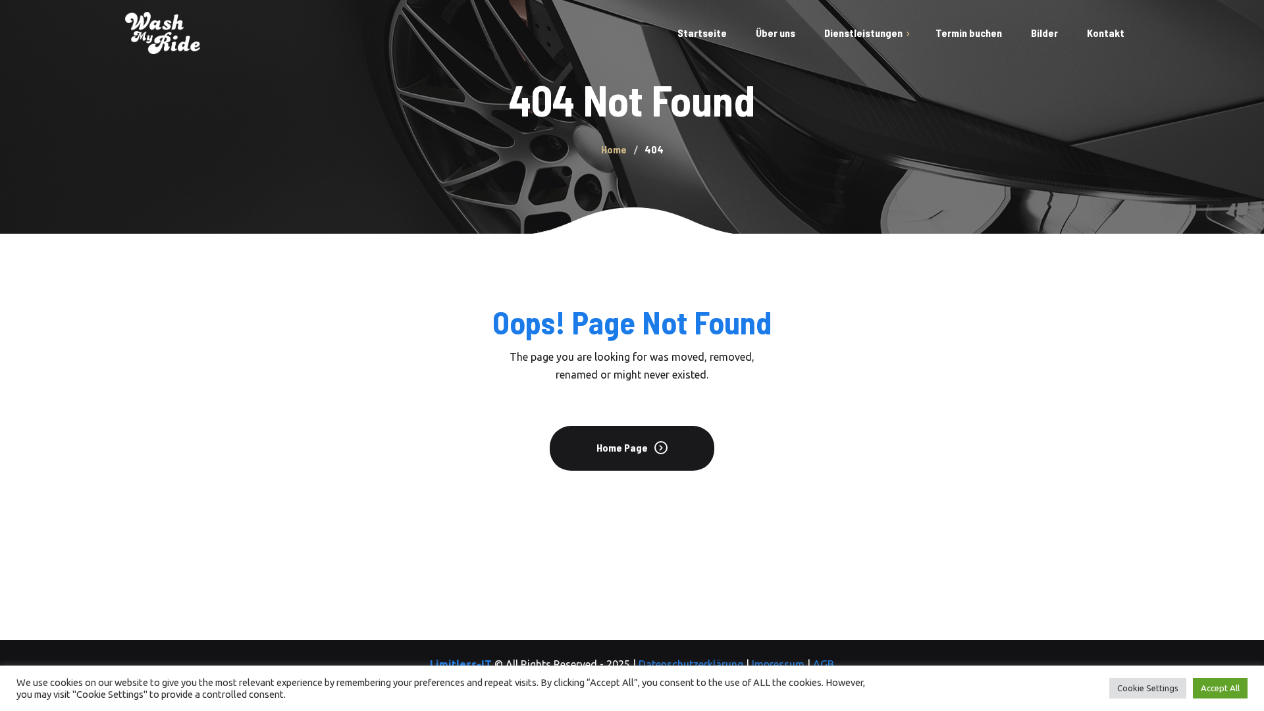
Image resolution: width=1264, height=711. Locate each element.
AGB (823, 664)
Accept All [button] (1220, 688)
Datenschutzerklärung (691, 664)
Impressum (778, 664)
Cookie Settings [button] (1147, 688)
